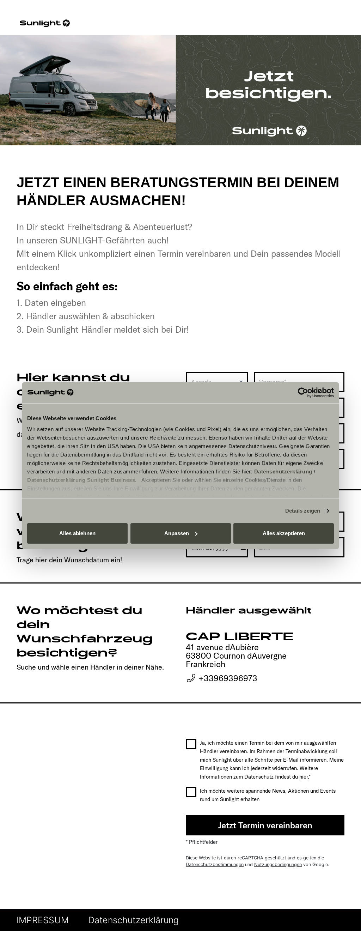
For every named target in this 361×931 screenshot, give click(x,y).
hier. (304, 776)
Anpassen (176, 533)
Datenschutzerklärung (283, 471)
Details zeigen (302, 511)
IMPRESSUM (43, 920)
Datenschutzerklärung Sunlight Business (81, 480)
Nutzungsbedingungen (278, 864)
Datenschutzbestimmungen (215, 864)
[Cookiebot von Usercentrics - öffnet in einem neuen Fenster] (303, 392)
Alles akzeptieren (284, 533)
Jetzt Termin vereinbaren (265, 825)
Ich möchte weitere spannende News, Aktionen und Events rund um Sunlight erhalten (268, 795)
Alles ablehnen (77, 533)
